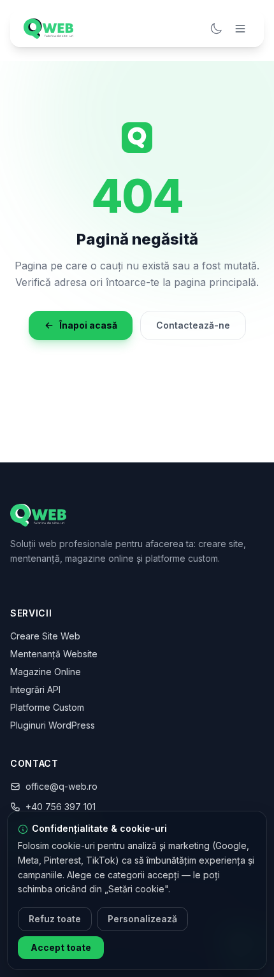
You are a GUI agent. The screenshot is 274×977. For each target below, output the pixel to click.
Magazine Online (45, 671)
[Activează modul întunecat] (216, 28)
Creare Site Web (45, 636)
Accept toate (61, 947)
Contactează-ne (193, 325)
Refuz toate (55, 918)
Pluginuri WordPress (52, 725)
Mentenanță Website (53, 653)
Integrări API (35, 689)
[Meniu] (240, 28)
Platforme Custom (47, 707)
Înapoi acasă (88, 325)
